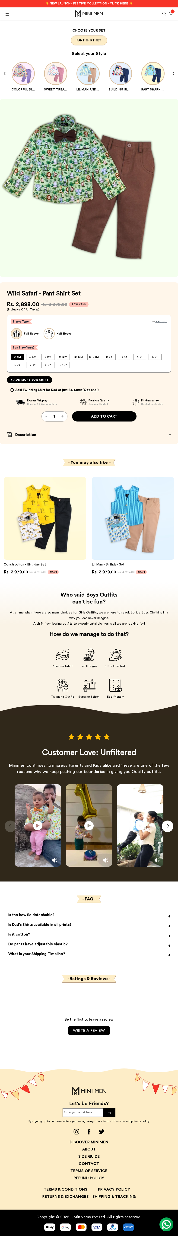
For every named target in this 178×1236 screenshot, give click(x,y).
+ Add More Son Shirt (29, 379)
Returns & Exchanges (65, 1196)
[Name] (109, 1112)
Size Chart (161, 321)
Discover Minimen (89, 1142)
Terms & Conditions (65, 1189)
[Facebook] (89, 1131)
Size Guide (89, 1156)
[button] (167, 826)
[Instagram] (76, 1131)
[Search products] (164, 14)
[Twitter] (102, 1131)
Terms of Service (89, 1171)
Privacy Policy (114, 1189)
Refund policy (89, 1178)
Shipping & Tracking (114, 1196)
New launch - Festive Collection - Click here (89, 3)
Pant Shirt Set (89, 40)
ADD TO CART (104, 416)
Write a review (89, 1030)
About (89, 1149)
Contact (89, 1164)
